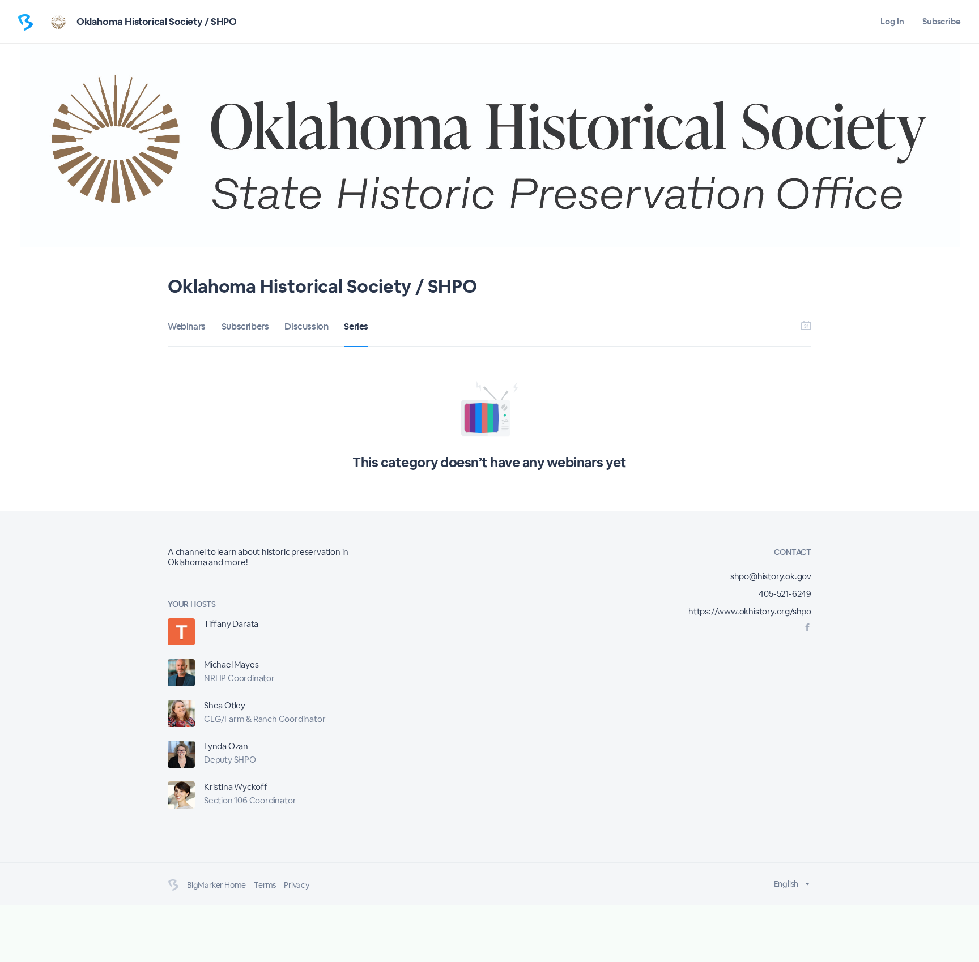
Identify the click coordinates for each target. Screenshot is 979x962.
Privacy (296, 885)
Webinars (187, 326)
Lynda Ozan (226, 746)
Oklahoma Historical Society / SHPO (156, 21)
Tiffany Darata (231, 623)
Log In (892, 21)
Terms (265, 885)
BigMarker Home (216, 885)
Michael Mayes (231, 664)
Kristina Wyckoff (235, 786)
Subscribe (941, 21)
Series (356, 326)
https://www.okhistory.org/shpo (749, 611)
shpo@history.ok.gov (770, 576)
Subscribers (245, 326)
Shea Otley (224, 705)
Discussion (306, 326)
